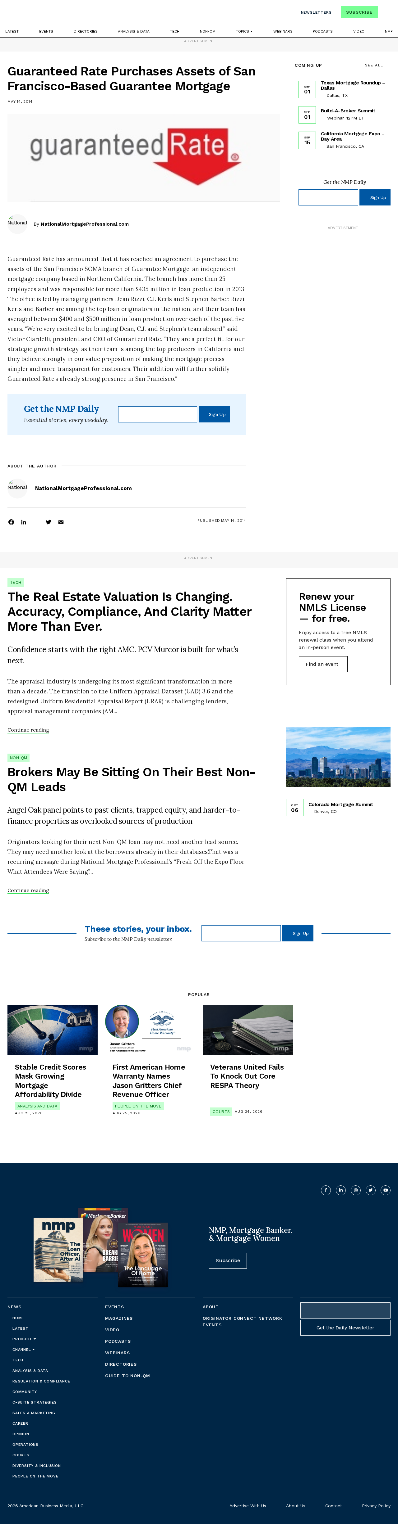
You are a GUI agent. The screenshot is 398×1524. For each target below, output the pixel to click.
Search (385, 13)
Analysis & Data (134, 31)
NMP (389, 31)
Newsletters (316, 12)
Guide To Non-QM (127, 1375)
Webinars (283, 31)
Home (18, 1318)
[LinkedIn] (23, 521)
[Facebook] (11, 521)
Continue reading (28, 730)
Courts (221, 1111)
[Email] (61, 521)
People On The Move (138, 1106)
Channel (22, 1349)
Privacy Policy (376, 1505)
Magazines (119, 1318)
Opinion (20, 1434)
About (211, 1306)
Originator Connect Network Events (242, 1321)
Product (23, 1339)
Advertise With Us (247, 1505)
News (14, 1306)
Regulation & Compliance (41, 1381)
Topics (243, 31)
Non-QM (207, 31)
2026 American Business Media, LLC (45, 1505)
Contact (333, 1505)
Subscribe (359, 12)
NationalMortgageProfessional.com (85, 224)
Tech (174, 31)
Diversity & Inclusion (36, 1465)
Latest (12, 31)
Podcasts (323, 31)
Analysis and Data (37, 1106)
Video (358, 31)
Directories (86, 31)
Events (46, 31)
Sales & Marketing (33, 1413)
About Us (295, 1505)
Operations (25, 1444)
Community (24, 1392)
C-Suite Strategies (34, 1402)
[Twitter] (48, 521)
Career (20, 1423)
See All (374, 65)
